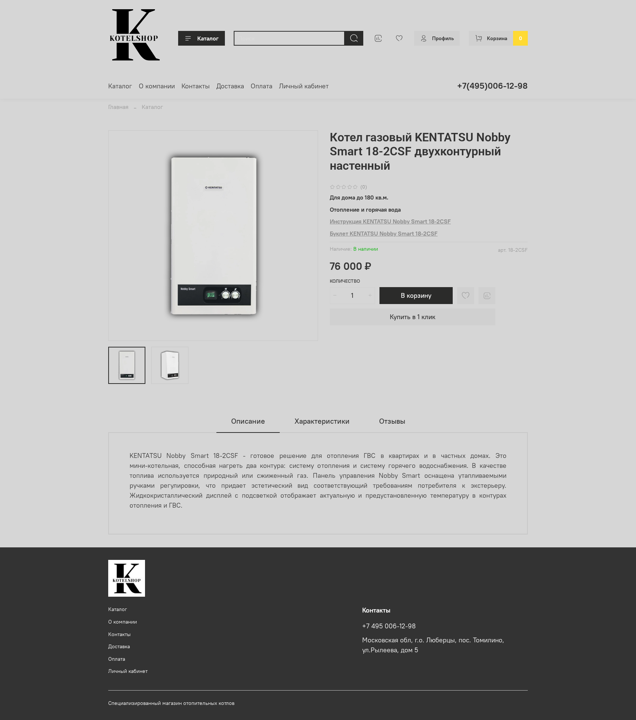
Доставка (230, 86)
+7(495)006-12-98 (492, 85)
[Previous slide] (120, 235)
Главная (118, 106)
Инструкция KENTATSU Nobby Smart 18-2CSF (390, 221)
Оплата (261, 86)
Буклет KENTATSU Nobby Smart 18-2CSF (384, 233)
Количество (345, 281)
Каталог (208, 38)
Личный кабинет (304, 86)
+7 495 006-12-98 (389, 626)
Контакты (195, 86)
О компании (157, 86)
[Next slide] (306, 235)
